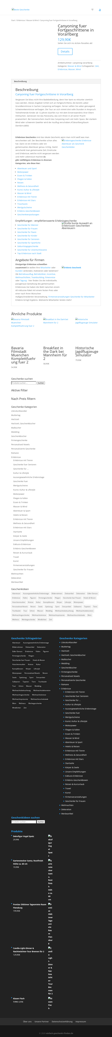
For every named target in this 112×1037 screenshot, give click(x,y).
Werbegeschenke (28, 619)
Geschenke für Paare (26, 232)
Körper (59, 602)
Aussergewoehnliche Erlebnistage (28, 477)
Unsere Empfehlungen (23, 540)
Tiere (95, 606)
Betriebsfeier (40, 274)
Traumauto (22, 204)
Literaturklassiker (19, 411)
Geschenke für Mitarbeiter (82, 296)
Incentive (51, 274)
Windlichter (42, 619)
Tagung (23, 280)
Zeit (97, 66)
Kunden (19, 271)
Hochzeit (15, 419)
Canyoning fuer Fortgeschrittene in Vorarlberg (44, 94)
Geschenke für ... (21, 468)
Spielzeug (49, 606)
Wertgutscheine (24, 207)
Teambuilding (37, 277)
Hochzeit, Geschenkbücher (23, 423)
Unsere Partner (42, 1021)
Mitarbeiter (45, 267)
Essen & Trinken (24, 175)
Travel (16, 557)
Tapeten (87, 606)
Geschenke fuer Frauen (72, 598)
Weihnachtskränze (39, 615)
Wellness (15, 619)
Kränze (30, 602)
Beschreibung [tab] (20, 81)
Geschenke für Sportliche (28, 242)
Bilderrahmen (57, 593)
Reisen (20, 182)
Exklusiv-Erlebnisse (22, 544)
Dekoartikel (69, 593)
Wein (89, 615)
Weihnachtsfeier (22, 277)
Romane (15, 453)
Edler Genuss (93, 593)
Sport (57, 606)
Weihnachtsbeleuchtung (64, 611)
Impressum (81, 1021)
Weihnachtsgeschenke (20, 615)
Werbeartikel (17, 582)
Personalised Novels (20, 444)
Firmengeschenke (19, 440)
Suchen (41, 383)
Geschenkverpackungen (28, 214)
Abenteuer (16, 593)
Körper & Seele (20, 536)
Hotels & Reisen (20, 515)
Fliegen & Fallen (24, 179)
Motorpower (23, 172)
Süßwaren (77, 606)
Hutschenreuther (18, 602)
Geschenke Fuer (20, 481)
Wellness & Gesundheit (28, 186)
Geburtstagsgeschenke (27, 246)
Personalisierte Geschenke (23, 448)
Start (13, 20)
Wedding (15, 432)
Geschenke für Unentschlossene (32, 250)
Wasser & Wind (32, 20)
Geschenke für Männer (27, 225)
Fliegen (57, 598)
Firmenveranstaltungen (59, 296)
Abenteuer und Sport (27, 168)
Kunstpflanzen (48, 602)
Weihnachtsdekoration (84, 611)
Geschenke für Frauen (27, 228)
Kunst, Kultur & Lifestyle (28, 189)
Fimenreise (50, 277)
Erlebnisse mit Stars (26, 200)
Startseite (17, 531)
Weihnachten (17, 573)
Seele (40, 606)
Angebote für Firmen (29, 260)
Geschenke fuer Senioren (24, 464)
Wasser (71, 69)
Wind (78, 69)
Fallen (25, 598)
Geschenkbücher (19, 436)
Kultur (38, 602)
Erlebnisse (21, 20)
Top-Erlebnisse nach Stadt (29, 253)
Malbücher (16, 427)
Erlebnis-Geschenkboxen (28, 211)
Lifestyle (68, 602)
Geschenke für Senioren (28, 239)
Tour (25, 611)
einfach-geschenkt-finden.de (59, 1033)
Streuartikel (66, 606)
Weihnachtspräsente (57, 615)
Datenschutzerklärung (62, 1021)
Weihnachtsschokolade (76, 615)
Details (65, 51)
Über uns (27, 1021)
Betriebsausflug (26, 274)
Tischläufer (16, 611)
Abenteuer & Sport (21, 510)
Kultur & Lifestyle (21, 473)
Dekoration (16, 578)
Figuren (33, 598)
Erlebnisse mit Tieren (27, 196)
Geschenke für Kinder (27, 235)
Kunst (16, 561)
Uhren (32, 611)
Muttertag (15, 415)
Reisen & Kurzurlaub (22, 552)
